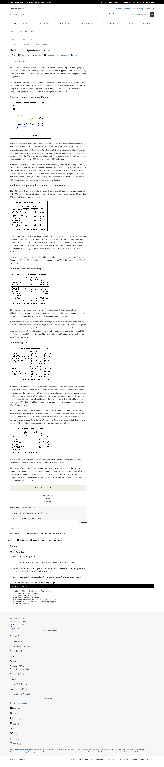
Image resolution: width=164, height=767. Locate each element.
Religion (13, 656)
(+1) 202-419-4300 (17, 629)
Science (13, 679)
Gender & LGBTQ (17, 666)
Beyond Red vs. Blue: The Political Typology (34, 582)
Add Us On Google (18, 61)
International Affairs (18, 641)
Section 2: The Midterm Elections (28, 595)
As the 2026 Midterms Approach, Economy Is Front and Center (43, 562)
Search (111, 13)
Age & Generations (17, 661)
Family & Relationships (19, 669)
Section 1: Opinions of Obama (27, 593)
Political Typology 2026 (24, 556)
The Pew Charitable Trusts (132, 752)
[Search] (152, 14)
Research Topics (21, 24)
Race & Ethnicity (16, 651)
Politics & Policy (16, 636)
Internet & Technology (19, 684)
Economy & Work (17, 674)
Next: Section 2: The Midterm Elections (48, 488)
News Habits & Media (18, 689)
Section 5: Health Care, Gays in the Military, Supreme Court (38, 601)
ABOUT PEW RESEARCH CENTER (21, 750)
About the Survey (22, 604)
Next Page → (48, 501)
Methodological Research (20, 694)
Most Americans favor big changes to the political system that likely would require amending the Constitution (49, 570)
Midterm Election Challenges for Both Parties (30, 45)
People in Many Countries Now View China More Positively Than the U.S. (48, 576)
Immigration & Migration (20, 646)
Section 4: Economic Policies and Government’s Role (36, 599)
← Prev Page (48, 495)
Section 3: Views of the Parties (27, 597)
